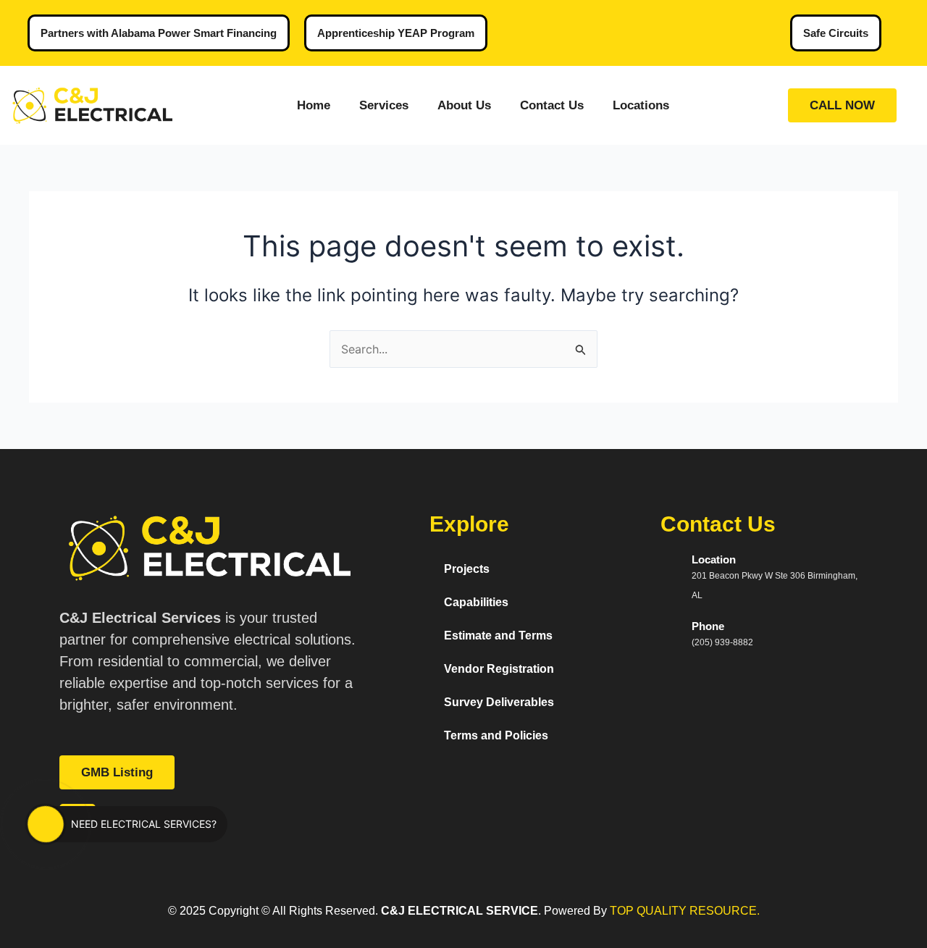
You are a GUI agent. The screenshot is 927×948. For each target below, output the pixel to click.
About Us (464, 105)
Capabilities (476, 602)
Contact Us (552, 105)
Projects (467, 569)
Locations (641, 105)
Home (313, 105)
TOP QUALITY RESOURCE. (683, 911)
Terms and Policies (496, 735)
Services (383, 105)
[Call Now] (46, 824)
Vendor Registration (499, 669)
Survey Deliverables (499, 702)
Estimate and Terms (498, 635)
